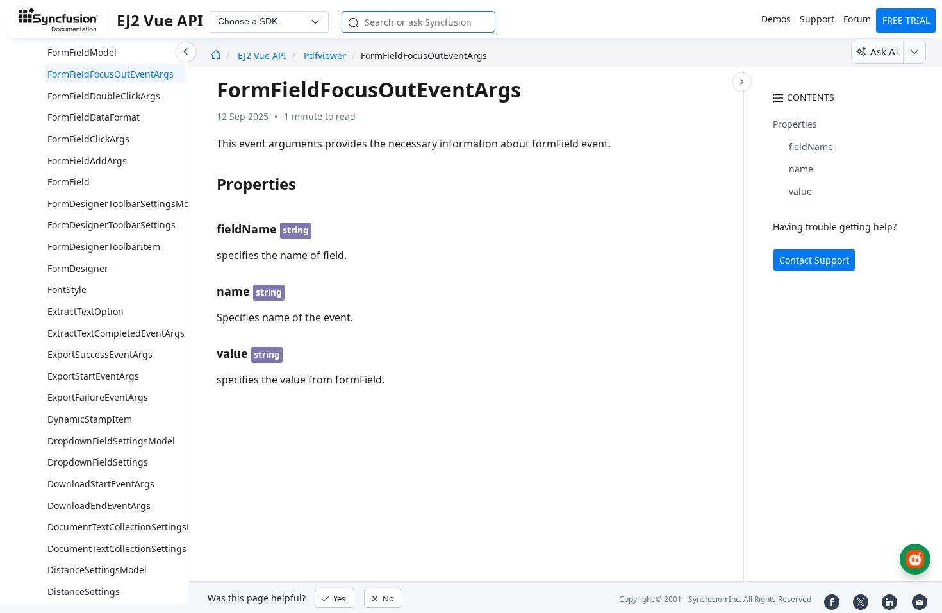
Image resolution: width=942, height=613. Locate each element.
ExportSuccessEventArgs (100, 354)
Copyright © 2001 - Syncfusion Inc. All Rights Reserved (715, 599)
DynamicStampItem (89, 419)
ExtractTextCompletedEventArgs (116, 333)
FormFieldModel (82, 52)
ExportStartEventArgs (93, 376)
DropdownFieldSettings (97, 462)
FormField (68, 182)
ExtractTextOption (85, 311)
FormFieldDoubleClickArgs (103, 96)
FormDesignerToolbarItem (103, 246)
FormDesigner (77, 268)
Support (817, 19)
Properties (795, 124)
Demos (776, 19)
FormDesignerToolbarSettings (111, 225)
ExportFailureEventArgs (97, 397)
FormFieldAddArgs (87, 161)
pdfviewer (325, 55)
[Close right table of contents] (742, 82)
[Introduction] (215, 55)
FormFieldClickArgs (88, 139)
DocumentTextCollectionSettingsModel (130, 527)
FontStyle (67, 289)
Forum (857, 19)
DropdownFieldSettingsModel (111, 441)
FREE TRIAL (906, 20)
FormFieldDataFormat (93, 117)
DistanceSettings (83, 591)
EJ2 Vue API (263, 55)
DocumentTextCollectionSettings (116, 548)
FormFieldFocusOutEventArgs (110, 74)
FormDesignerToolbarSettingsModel (124, 203)
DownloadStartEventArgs (100, 484)
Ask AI (884, 51)
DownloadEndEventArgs (99, 506)
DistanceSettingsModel (97, 570)
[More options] (914, 51)
